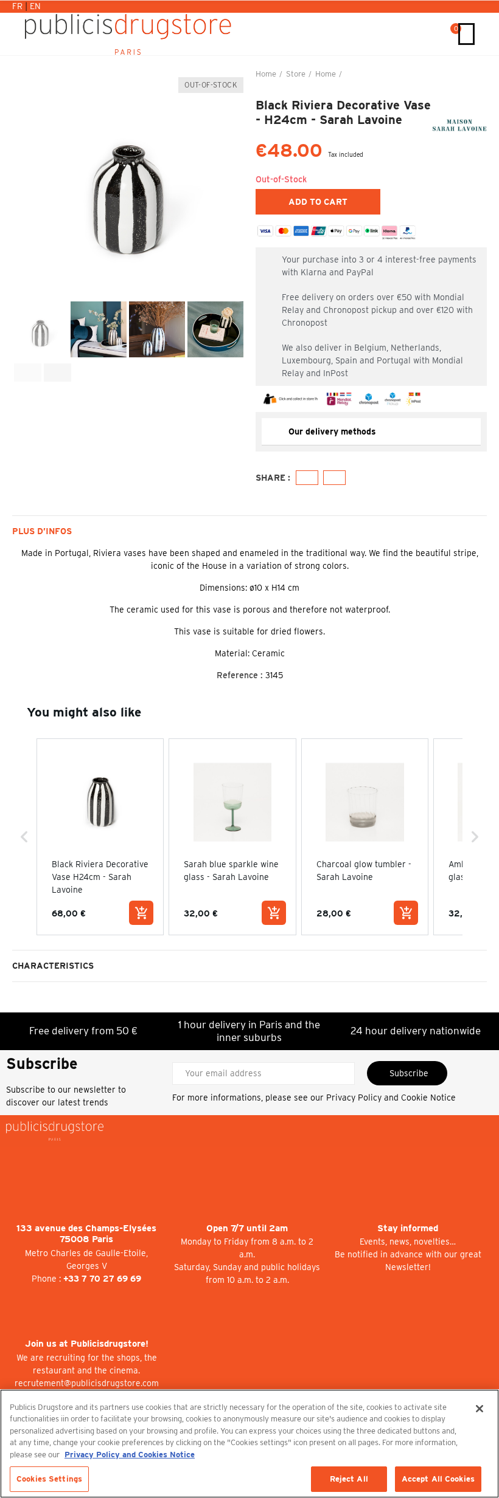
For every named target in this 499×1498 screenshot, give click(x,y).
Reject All (349, 1478)
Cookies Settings (49, 1478)
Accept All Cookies (438, 1478)
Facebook (307, 477)
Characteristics (53, 966)
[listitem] (100, 836)
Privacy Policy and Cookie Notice (391, 1097)
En (35, 6)
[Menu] (466, 34)
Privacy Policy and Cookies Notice (130, 1454)
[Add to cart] (141, 913)
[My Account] (425, 34)
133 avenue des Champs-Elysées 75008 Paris (86, 1234)
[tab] (371, 431)
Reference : (240, 675)
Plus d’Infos (42, 531)
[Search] (438, 34)
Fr (18, 6)
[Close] (479, 1408)
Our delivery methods (332, 431)
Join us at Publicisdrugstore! (86, 1343)
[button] (24, 183)
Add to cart (317, 202)
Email (334, 477)
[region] (249, 1443)
